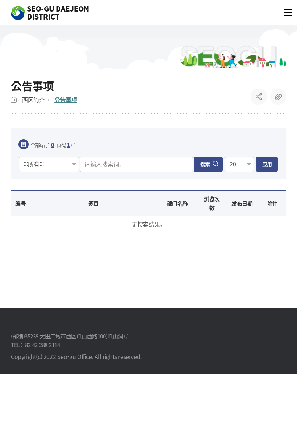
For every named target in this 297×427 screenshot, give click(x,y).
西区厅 (50, 13)
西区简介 (33, 99)
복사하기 (278, 97)
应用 (267, 164)
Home (14, 100)
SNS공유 (259, 97)
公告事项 (65, 99)
